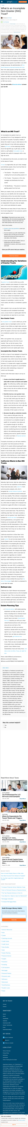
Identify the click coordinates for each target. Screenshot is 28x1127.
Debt (3, 950)
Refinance (4, 979)
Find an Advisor (22, 1)
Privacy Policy (6, 1053)
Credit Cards (5, 941)
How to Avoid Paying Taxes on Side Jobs (12, 873)
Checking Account (7, 938)
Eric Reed (6, 668)
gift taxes (7, 146)
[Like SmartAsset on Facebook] (4, 1037)
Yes (5, 725)
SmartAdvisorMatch (7, 1029)
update (6, 539)
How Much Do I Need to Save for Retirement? (14, 896)
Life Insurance (6, 967)
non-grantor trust (6, 321)
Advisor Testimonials (7, 1025)
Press (4, 1027)
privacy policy (22, 1120)
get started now (17, 636)
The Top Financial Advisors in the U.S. (12, 893)
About (4, 1016)
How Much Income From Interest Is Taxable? (13, 875)
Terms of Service (6, 1050)
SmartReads (5, 1018)
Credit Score (5, 944)
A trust (3, 164)
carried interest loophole (15, 491)
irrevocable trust (17, 151)
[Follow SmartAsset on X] (4, 1040)
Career (4, 935)
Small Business (6, 985)
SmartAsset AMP (6, 1022)
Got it (14, 1124)
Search (4, 1014)
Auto (3, 932)
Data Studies (5, 947)
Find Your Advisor (14, 255)
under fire (19, 486)
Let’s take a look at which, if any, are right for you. (15, 651)
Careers (4, 1006)
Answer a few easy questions (11, 228)
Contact (4, 1004)
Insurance (4, 961)
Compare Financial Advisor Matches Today (13, 887)
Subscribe (14, 919)
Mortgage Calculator (7, 898)
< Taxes (2, 5)
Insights (4, 958)
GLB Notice (5, 1057)
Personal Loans (6, 976)
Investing (4, 964)
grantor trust (5, 282)
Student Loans (6, 988)
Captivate (5, 1020)
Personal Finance (6, 973)
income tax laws (11, 517)
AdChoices (5, 1055)
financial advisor (17, 84)
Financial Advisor (6, 956)
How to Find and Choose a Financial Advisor (14, 890)
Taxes (3, 991)
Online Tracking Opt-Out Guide (10, 1059)
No (5, 727)
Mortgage (4, 970)
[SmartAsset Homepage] (12, 1)
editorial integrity (12, 23)
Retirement (5, 982)
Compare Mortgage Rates (9, 901)
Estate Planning (6, 953)
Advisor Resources (7, 929)
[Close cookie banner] (26, 1115)
